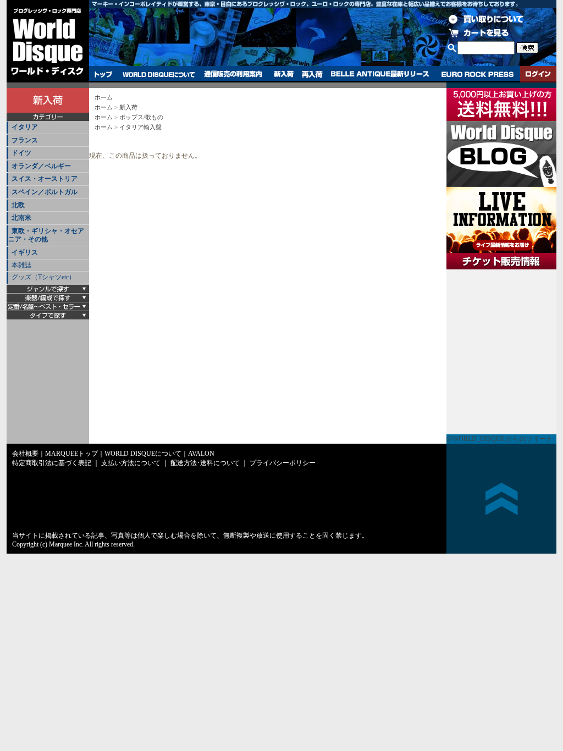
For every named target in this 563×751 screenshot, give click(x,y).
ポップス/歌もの (141, 117)
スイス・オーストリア (45, 179)
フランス (25, 140)
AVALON (201, 453)
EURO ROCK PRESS (477, 74)
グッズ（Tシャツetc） (43, 277)
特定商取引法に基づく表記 (51, 463)
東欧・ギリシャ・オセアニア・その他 (46, 235)
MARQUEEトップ (71, 453)
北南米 (21, 218)
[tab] (48, 128)
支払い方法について (131, 463)
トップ (103, 74)
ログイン (538, 74)
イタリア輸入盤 (140, 127)
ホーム (104, 97)
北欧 (18, 205)
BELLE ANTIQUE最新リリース (380, 74)
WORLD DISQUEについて (158, 74)
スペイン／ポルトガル (45, 192)
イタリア (25, 127)
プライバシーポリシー (283, 463)
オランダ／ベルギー (41, 166)
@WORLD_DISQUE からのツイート (499, 439)
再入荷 (312, 74)
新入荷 (283, 74)
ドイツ (21, 153)
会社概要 (25, 453)
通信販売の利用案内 (232, 74)
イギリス (25, 252)
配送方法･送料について (205, 463)
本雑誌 (21, 265)
